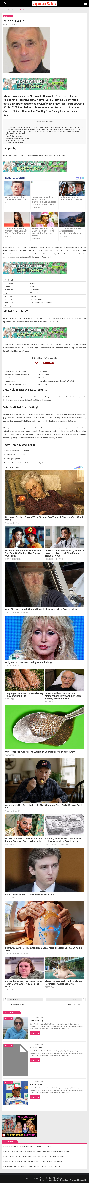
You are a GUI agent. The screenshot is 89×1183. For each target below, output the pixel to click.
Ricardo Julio (36, 1047)
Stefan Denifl (36, 1084)
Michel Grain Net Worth (13, 137)
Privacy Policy (58, 1178)
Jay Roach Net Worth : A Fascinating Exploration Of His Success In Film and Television (36, 1156)
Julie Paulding (36, 1020)
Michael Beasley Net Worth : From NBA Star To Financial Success (28, 1146)
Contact (35, 1178)
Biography (9, 135)
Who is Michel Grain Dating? (15, 140)
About (28, 1178)
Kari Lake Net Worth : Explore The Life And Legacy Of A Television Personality (33, 1161)
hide (50, 121)
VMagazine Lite (81, 1180)
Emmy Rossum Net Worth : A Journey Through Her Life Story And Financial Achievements (37, 1151)
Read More (35, 1033)
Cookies (48, 1178)
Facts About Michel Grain (14, 142)
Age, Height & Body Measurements (17, 139)
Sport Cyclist (8, 16)
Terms (42, 1178)
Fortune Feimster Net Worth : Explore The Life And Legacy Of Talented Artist (33, 1166)
